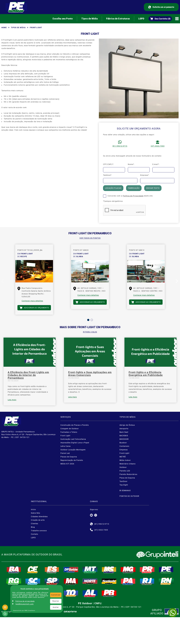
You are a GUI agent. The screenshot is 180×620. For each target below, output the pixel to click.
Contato (34, 534)
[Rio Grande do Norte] (166, 581)
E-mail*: (155, 164)
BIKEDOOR (124, 439)
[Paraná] (147, 569)
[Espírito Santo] (51, 569)
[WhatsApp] (172, 612)
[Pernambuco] (166, 569)
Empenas (124, 450)
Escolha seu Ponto (63, 18)
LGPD (141, 18)
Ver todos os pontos (90, 238)
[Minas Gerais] (128, 569)
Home (4, 28)
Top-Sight (124, 485)
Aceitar (56, 607)
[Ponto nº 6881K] (146, 271)
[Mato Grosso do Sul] (109, 569)
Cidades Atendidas (39, 517)
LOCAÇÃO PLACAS (113, 188)
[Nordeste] (109, 581)
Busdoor (123, 443)
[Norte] (90, 581)
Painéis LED (125, 471)
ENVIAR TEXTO (152, 188)
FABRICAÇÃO (134, 188)
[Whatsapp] (91, 524)
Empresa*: (144, 175)
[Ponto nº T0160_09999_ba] (34, 271)
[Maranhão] (71, 581)
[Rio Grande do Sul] (13, 581)
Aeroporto (124, 429)
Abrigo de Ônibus (127, 425)
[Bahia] (13, 569)
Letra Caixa (65, 446)
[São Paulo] (51, 581)
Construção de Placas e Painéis (74, 425)
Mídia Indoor (125, 460)
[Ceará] (32, 569)
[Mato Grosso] (90, 569)
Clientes (34, 524)
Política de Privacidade (133, 196)
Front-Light (124, 453)
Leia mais (12, 400)
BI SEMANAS (125, 491)
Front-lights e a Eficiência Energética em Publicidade (146, 374)
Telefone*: (107, 175)
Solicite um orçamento (163, 7)
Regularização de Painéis (71, 460)
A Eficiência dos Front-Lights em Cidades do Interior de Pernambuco (28, 375)
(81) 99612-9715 (119, 146)
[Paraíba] (109, 593)
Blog (33, 527)
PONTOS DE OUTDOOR (129, 496)
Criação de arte (38, 520)
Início (33, 510)
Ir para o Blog (90, 332)
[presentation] (2, 281)
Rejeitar (55, 601)
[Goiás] (71, 569)
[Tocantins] (71, 593)
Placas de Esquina (68, 457)
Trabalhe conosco (39, 531)
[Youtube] (91, 515)
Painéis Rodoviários (128, 474)
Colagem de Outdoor (69, 429)
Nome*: (131, 164)
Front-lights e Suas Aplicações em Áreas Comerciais (90, 374)
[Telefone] (91, 529)
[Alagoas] (90, 593)
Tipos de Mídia (89, 18)
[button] (88, 320)
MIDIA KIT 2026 (67, 464)
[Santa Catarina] (32, 581)
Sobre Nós (35, 513)
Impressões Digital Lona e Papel (74, 443)
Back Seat (124, 432)
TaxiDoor (123, 481)
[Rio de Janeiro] (147, 581)
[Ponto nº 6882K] (90, 271)
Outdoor (123, 467)
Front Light (65, 436)
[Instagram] (95, 515)
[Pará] (128, 581)
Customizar (55, 595)
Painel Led (65, 453)
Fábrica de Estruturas (118, 18)
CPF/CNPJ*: (108, 164)
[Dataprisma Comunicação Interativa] (70, 612)
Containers (124, 446)
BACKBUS (124, 436)
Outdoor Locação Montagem (73, 450)
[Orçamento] (160, 18)
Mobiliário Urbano (128, 464)
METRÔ (123, 457)
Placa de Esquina (127, 478)
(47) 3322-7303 (158, 146)
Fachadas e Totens (68, 432)
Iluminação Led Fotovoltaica (73, 439)
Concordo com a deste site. (130, 196)
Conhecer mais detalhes (32, 301)
